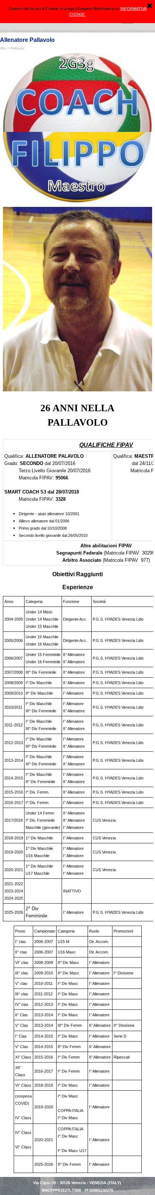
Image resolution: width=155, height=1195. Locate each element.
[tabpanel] (77, 415)
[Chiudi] (149, 6)
